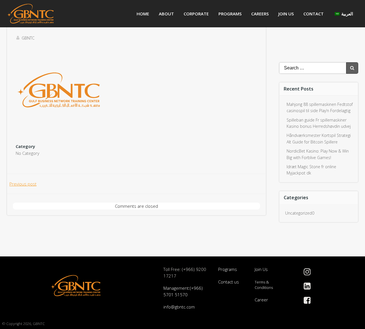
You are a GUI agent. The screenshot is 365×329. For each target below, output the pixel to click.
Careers (260, 14)
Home (143, 14)
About (166, 14)
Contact (313, 14)
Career (261, 300)
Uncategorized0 (299, 213)
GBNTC (28, 38)
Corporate (196, 14)
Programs (230, 14)
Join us (286, 14)
